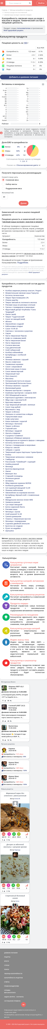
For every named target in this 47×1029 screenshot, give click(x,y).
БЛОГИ (6, 961)
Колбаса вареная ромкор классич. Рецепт (23, 290)
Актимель (9, 481)
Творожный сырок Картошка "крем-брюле (23, 452)
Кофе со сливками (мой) (15, 338)
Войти (41, 3)
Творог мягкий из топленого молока (21, 302)
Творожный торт (12, 374)
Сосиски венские (12, 345)
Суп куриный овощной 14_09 (17, 488)
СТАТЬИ (6, 965)
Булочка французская (14, 469)
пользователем (23, 28)
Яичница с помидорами (15, 521)
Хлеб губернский (12, 350)
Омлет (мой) (10, 314)
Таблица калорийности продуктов (21, 10)
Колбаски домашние (14, 485)
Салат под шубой (12, 407)
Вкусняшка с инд (12, 409)
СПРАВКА (7, 990)
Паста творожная (12, 343)
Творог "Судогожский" (15, 317)
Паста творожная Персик (16, 336)
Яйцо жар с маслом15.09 (15, 400)
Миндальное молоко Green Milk (19, 500)
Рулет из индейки (13, 528)
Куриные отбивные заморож (17, 438)
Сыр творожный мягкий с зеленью (20, 405)
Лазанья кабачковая (14, 490)
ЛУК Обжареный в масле (16, 395)
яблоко (8, 321)
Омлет (8, 471)
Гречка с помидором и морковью (19, 307)
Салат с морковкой (13, 367)
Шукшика (9, 531)
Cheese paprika (11, 300)
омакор (8, 357)
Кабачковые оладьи (14, 326)
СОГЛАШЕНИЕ (9, 1001)
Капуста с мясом (12, 447)
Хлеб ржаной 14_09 (13, 514)
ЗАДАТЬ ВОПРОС (9, 997)
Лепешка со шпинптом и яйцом (19, 414)
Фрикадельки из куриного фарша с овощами (24, 440)
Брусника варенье (13, 402)
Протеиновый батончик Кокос (18, 383)
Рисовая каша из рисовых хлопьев (20, 305)
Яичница (9, 466)
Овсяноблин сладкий (14, 324)
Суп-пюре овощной (13, 504)
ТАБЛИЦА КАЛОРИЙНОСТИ (13, 973)
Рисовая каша (11, 509)
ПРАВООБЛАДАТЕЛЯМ (11, 986)
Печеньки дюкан (12, 478)
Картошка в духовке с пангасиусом (20, 397)
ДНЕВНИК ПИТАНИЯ (10, 953)
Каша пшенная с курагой (16, 421)
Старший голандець (14, 476)
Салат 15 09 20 (11, 328)
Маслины (9, 378)
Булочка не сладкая (14, 526)
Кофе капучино (12, 419)
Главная (4, 10)
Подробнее (22, 262)
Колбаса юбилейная (14, 352)
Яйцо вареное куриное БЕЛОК (18, 483)
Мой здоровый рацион (13, 30)
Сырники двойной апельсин (17, 523)
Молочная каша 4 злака (15, 369)
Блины (8, 454)
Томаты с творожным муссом (18, 519)
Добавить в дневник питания (23, 77)
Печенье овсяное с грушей (16, 359)
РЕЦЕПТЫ (7, 957)
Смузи (8, 333)
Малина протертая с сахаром (18, 390)
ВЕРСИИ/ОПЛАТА (10, 992)
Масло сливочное (13, 362)
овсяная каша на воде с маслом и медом (17, 15)
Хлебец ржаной (12, 464)
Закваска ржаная (12, 502)
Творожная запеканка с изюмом (19, 457)
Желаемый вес (8, 193)
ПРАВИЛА (17, 1001)
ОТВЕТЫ (7, 982)
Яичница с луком (12, 512)
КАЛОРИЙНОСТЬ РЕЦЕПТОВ (13, 978)
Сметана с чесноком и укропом (19, 331)
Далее (24, 203)
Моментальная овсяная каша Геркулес (22, 293)
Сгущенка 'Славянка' (14, 435)
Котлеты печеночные (14, 295)
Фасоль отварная (12, 433)
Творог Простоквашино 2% (17, 298)
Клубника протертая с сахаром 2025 (21, 393)
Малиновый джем (13, 388)
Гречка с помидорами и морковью (20, 445)
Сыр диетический (12, 347)
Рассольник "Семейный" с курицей (20, 462)
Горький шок (11, 428)
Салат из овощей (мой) (15, 319)
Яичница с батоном (13, 424)
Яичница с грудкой (13, 431)
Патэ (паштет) (11, 376)
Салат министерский (14, 371)
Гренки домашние (13, 516)
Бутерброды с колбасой (15, 355)
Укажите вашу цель (10, 177)
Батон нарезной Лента (15, 507)
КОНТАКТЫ (20, 997)
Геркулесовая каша (13, 416)
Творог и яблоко (12, 412)
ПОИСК (6, 969)
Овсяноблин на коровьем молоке (19, 492)
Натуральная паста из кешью (18, 381)
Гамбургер (10, 459)
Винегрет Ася (11, 473)
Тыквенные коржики (14, 364)
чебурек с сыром (12, 450)
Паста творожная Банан (15, 340)
